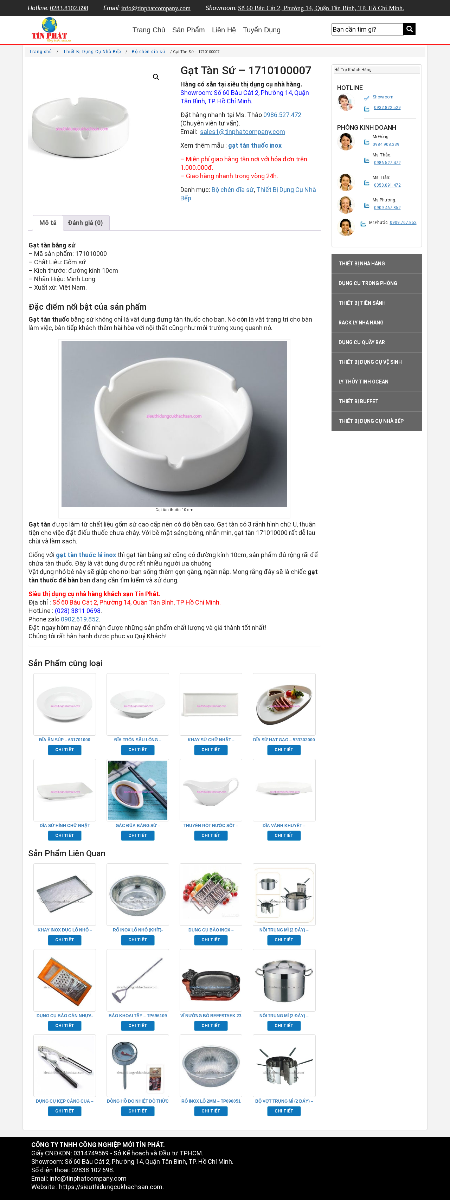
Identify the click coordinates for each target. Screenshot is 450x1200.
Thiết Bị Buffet (359, 401)
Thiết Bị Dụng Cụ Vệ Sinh (370, 362)
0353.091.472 (387, 185)
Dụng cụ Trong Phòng (368, 283)
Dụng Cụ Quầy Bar (362, 342)
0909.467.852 (387, 207)
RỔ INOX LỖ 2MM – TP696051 (211, 1101)
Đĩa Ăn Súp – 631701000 (64, 739)
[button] (156, 77)
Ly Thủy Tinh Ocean (363, 382)
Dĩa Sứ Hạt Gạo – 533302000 (284, 739)
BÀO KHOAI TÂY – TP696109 (138, 1015)
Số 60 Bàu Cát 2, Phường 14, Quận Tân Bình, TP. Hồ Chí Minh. (321, 8)
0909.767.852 (403, 222)
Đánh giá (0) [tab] (85, 222)
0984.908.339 (386, 144)
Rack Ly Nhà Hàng (361, 322)
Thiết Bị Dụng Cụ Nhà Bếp (92, 51)
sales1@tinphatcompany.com (242, 131)
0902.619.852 (80, 619)
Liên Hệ (224, 30)
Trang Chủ (149, 30)
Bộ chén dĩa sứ (149, 51)
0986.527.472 (282, 114)
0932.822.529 (387, 107)
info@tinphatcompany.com (156, 8)
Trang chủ (40, 51)
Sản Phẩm (188, 30)
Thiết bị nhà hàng (362, 263)
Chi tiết (64, 749)
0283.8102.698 (69, 8)
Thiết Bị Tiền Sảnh (362, 303)
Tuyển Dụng (262, 30)
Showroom (383, 97)
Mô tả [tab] (48, 222)
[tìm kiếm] (409, 29)
